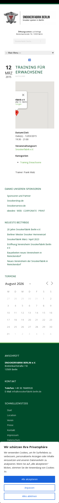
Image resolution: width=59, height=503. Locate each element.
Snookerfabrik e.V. (24, 149)
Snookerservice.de (16, 205)
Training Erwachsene (30, 162)
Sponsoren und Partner (19, 195)
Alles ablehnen (29, 496)
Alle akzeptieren (30, 479)
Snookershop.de (15, 200)
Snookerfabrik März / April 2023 (23, 239)
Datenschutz (13, 439)
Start (9, 410)
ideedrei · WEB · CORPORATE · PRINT (26, 210)
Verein (10, 420)
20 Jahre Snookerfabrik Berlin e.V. (24, 229)
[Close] (23, 95)
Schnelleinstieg (16, 403)
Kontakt (11, 430)
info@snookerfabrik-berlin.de (26, 391)
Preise (10, 425)
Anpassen (29, 487)
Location (11, 415)
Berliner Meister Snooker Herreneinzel (26, 234)
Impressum (13, 435)
